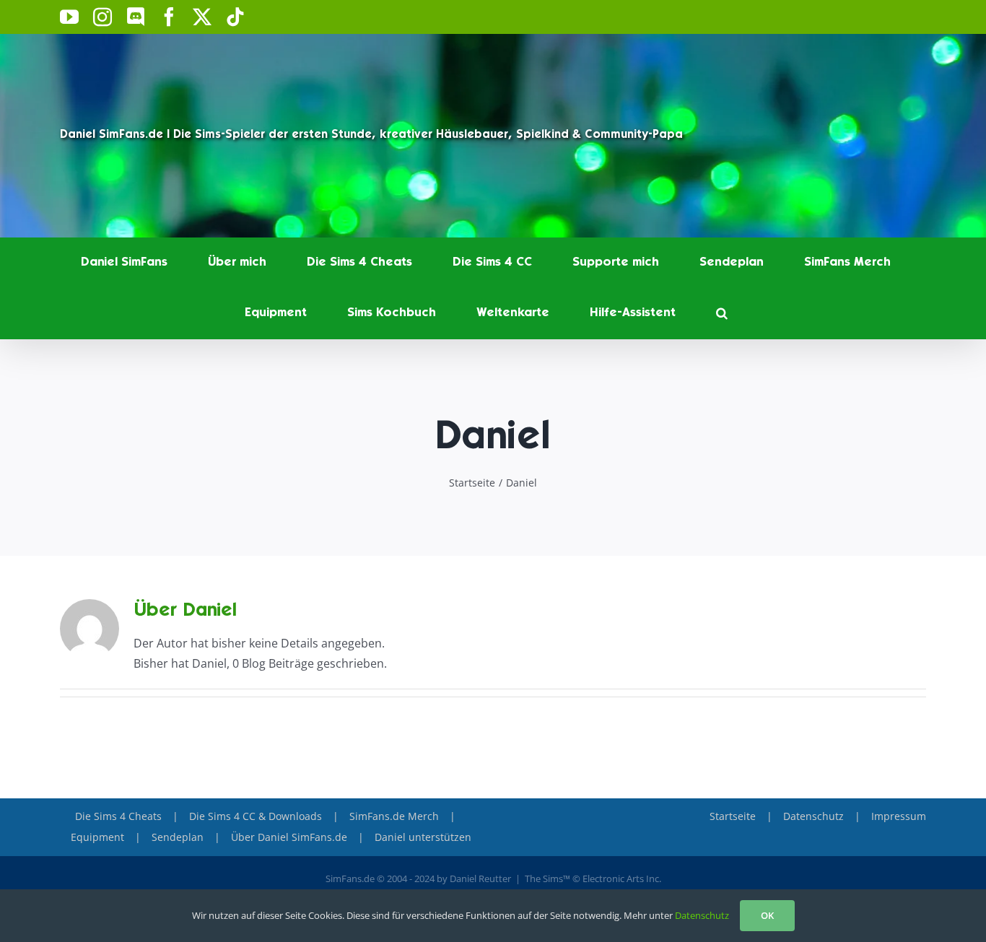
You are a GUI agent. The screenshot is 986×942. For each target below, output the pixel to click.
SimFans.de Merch (394, 816)
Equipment (97, 837)
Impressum (898, 816)
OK (767, 915)
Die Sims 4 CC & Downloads (255, 816)
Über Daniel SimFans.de (289, 837)
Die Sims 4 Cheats (118, 816)
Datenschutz (813, 816)
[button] (722, 313)
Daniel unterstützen (423, 837)
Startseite (733, 816)
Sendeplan (178, 837)
